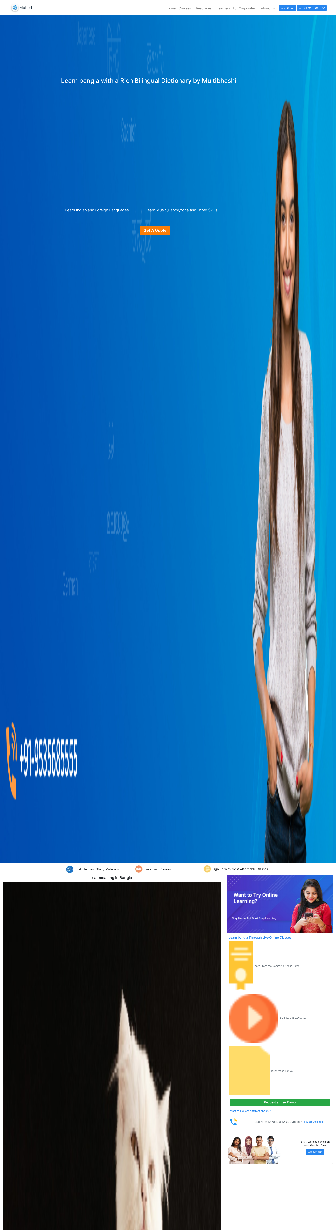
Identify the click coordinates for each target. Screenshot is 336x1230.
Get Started (315, 1151)
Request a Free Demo (280, 1102)
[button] (186, 8)
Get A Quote (155, 230)
